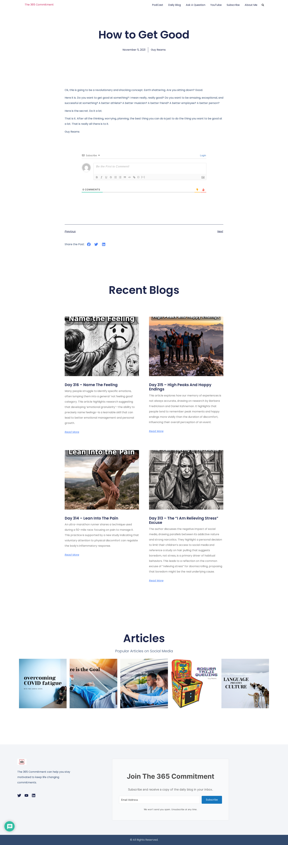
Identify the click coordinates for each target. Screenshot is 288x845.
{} (138, 177)
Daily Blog (174, 5)
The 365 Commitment (39, 4)
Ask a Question (195, 5)
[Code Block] (129, 177)
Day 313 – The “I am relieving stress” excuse (183, 520)
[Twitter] (19, 795)
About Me (251, 5)
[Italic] (101, 177)
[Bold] (96, 177)
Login (202, 155)
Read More (72, 432)
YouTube (216, 5)
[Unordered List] (120, 177)
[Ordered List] (115, 177)
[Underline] (106, 177)
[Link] (134, 177)
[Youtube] (26, 795)
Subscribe (233, 5)
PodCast (157, 5)
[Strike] (110, 177)
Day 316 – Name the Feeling (91, 384)
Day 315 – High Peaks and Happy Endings (180, 387)
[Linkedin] (34, 795)
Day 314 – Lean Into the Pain (91, 518)
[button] (263, 5)
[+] (143, 177)
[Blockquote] (124, 177)
